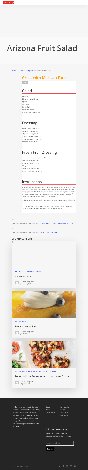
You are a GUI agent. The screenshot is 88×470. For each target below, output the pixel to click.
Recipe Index (50, 413)
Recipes (18, 271)
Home (14, 70)
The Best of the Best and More (47, 232)
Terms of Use (64, 413)
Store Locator (64, 407)
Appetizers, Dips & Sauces (31, 371)
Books (48, 407)
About (48, 410)
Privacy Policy (64, 415)
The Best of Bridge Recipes (27, 70)
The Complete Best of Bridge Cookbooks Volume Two (55, 223)
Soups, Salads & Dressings (31, 271)
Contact (62, 410)
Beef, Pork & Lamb (49, 371)
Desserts (25, 321)
